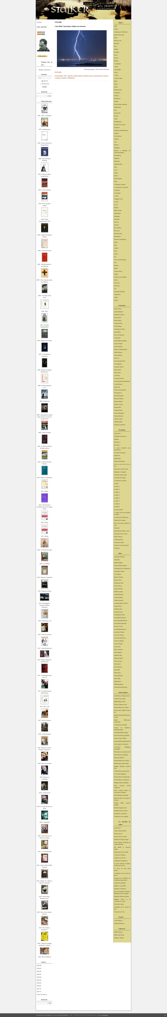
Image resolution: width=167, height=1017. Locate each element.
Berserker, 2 (117, 445)
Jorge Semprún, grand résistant (122, 741)
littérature (70, 75)
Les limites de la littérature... (121, 517)
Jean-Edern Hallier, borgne (121, 732)
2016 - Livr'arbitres (45, 563)
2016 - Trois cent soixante (44, 634)
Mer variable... (118, 228)
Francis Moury (118, 586)
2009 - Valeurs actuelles (44, 432)
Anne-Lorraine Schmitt (120, 830)
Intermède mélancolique (120, 475)
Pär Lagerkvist (118, 393)
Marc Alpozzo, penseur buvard (122, 752)
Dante (115, 81)
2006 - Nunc (44, 311)
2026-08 (39, 965)
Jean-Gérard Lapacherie (120, 623)
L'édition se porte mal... (120, 858)
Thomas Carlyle (118, 419)
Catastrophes (117, 69)
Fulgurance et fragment (120, 472)
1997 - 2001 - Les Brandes (44, 115)
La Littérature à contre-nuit (121, 187)
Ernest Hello (117, 332)
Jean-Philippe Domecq (120, 629)
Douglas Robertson (119, 923)
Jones (115, 170)
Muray (116, 242)
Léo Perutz (117, 375)
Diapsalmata (117, 458)
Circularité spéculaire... (120, 452)
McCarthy (117, 219)
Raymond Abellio (119, 398)
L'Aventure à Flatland (119, 855)
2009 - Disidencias (44, 401)
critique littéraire (78, 75)
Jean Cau (116, 358)
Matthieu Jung (118, 655)
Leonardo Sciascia (119, 378)
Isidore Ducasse (118, 352)
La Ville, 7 (117, 501)
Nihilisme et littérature (120, 888)
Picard (116, 254)
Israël (115, 167)
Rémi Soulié (117, 672)
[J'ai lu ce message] (165, 1015)
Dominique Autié (118, 583)
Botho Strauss (117, 320)
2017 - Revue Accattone (44, 720)
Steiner (116, 280)
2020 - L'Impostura (44, 822)
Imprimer (72, 78)
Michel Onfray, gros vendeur (121, 760)
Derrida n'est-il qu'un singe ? (121, 839)
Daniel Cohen (117, 580)
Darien (116, 87)
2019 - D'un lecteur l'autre (44, 763)
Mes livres (117, 230)
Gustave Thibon (118, 343)
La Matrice (117, 190)
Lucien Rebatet (118, 384)
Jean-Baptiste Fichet (119, 614)
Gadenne (116, 139)
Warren (116, 300)
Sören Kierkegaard (119, 413)
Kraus (115, 181)
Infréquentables (118, 164)
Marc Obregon (118, 652)
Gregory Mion (118, 606)
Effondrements (118, 121)
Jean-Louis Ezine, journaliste (121, 735)
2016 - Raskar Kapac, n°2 (44, 621)
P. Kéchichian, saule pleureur (121, 771)
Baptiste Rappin (118, 562)
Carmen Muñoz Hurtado (120, 565)
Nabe (115, 245)
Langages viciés (118, 199)
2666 (115, 26)
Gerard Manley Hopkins (120, 340)
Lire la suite (58, 72)
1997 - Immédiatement (44, 129)
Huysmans (117, 161)
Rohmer (116, 265)
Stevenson (117, 283)
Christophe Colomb (119, 329)
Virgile (116, 297)
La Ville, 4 (117, 492)
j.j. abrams (57, 78)
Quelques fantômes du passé (121, 896)
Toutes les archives (42, 994)
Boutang (116, 52)
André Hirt (117, 559)
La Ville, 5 (117, 495)
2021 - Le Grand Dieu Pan (44, 851)
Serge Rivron (117, 681)
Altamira (116, 439)
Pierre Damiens (118, 667)
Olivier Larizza (118, 661)
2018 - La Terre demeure (44, 734)
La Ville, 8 (117, 504)
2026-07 (39, 968)
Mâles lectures (118, 210)
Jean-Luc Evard (118, 626)
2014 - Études (44, 522)
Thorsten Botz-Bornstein (120, 687)
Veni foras (116, 548)
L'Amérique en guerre (119, 184)
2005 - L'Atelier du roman (44, 250)
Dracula (116, 116)
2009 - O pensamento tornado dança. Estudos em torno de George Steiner (44, 417)
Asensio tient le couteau (120, 836)
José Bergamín (118, 364)
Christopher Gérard (119, 571)
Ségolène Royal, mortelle (120, 810)
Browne (116, 58)
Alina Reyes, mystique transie (122, 696)
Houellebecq (117, 155)
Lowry (116, 204)
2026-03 (39, 980)
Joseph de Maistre (119, 367)
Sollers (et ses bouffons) (120, 277)
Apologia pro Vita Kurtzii (121, 32)
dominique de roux (88, 75)
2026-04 (39, 977)
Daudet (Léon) (118, 90)
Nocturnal (116, 528)
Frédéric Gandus (118, 591)
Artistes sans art (118, 833)
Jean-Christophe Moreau (120, 620)
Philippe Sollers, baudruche (121, 782)
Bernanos (116, 43)
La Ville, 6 (117, 498)
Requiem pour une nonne (120, 533)
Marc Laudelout (118, 649)
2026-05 (39, 974)
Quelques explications (44, 69)
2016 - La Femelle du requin (44, 550)
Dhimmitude (117, 107)
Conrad (116, 75)
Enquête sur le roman (119, 124)
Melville (116, 225)
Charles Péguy (118, 326)
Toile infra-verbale (119, 542)
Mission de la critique (120, 520)
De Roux (116, 95)
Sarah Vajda (117, 678)
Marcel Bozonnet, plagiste (121, 754)
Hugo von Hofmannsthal (120, 349)
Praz (115, 262)
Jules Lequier (117, 369)
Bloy (115, 46)
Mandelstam (117, 213)
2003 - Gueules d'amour (44, 190)
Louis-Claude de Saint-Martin (122, 381)
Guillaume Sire (118, 609)
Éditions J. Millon (119, 938)
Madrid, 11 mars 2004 (120, 886)
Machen (116, 207)
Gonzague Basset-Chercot (121, 603)
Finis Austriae (117, 136)
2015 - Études (44, 536)
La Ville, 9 (117, 506)
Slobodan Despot (118, 684)
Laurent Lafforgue (119, 641)
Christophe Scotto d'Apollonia (122, 568)
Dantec (116, 84)
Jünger (116, 173)
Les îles (116, 202)
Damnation (117, 455)
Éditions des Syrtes (119, 935)
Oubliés (116, 248)
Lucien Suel (117, 646)
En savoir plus (104, 1015)
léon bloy (105, 75)
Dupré (115, 119)
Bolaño (116, 49)
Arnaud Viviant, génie (120, 698)
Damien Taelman (118, 577)
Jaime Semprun (118, 355)
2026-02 (39, 983)
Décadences (117, 98)
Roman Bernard (118, 675)
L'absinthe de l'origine (120, 477)
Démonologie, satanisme (120, 104)
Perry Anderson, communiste (121, 779)
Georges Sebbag (118, 597)
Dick (115, 110)
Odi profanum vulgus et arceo (122, 531)
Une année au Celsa (119, 912)
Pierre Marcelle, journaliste (121, 795)
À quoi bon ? (117, 433)
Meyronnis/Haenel (119, 757)
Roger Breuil (117, 407)
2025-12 (39, 988)
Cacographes (117, 63)
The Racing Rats (118, 539)
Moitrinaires (117, 236)
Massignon (117, 216)
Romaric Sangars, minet (120, 807)
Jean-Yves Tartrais (119, 635)
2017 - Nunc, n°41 (44, 706)
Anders (116, 29)
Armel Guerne (117, 309)
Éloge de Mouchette (119, 461)
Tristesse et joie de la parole (121, 545)
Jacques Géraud (118, 612)
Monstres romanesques (120, 239)
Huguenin (116, 158)
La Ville (116, 196)
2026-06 (39, 971)
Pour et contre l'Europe (120, 259)
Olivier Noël (117, 664)
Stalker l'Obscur (118, 536)
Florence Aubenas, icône (120, 704)
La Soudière (117, 193)
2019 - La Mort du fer (44, 793)
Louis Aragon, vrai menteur (121, 744)
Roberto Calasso (118, 404)
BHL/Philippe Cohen (119, 701)
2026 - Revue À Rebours (44, 957)
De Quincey (117, 92)
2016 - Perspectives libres (44, 591)
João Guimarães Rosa (119, 361)
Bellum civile (117, 40)
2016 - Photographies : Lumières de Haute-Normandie (45, 605)
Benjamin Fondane (119, 314)
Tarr (115, 288)
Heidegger (117, 147)
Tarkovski (116, 285)
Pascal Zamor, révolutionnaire (122, 777)
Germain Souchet (118, 600)
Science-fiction (118, 271)
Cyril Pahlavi (117, 574)
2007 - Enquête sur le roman (44, 340)
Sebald (116, 274)
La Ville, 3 (117, 489)
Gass (115, 142)
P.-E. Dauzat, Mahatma (120, 774)
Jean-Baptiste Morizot (120, 617)
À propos (39, 22)
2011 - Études (44, 491)
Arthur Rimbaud (118, 311)
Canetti (116, 66)
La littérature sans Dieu (120, 480)
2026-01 (39, 986)
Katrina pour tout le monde (121, 852)
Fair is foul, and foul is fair (121, 469)
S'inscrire (45, 81)
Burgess (116, 61)
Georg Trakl (117, 338)
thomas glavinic (98, 75)
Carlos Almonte (118, 920)
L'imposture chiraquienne (121, 860)
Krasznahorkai (118, 178)
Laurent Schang (118, 643)
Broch (115, 55)
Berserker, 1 (117, 442)
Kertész (116, 175)
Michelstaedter (118, 233)
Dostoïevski (117, 113)
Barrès (116, 37)
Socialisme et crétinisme (120, 813)
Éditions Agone (118, 932)
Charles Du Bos (118, 323)
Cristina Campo (118, 78)
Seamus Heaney (118, 410)
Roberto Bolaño (118, 401)
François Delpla (118, 588)
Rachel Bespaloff (118, 395)
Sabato (116, 268)
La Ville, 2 (117, 486)
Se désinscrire (45, 83)
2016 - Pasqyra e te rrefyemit (44, 577)
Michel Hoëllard (118, 658)
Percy (115, 251)
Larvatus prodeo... (119, 509)
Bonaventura (117, 317)
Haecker (116, 145)
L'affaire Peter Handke (120, 883)
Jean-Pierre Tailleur (119, 632)
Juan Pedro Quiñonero (120, 638)
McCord (116, 222)
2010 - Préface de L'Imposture (44, 477)
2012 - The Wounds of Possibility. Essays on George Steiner (44, 507)
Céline (116, 72)
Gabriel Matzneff (118, 594)
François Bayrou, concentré (121, 707)
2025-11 (39, 991)
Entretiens (117, 127)
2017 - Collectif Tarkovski (45, 648)
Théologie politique (119, 291)
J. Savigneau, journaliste (120, 725)
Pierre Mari (117, 670)
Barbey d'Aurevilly (119, 35)
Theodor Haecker (118, 416)
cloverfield (63, 78)
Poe (115, 256)
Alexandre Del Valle (119, 557)
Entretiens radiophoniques (121, 130)
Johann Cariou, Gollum (120, 738)
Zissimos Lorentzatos (119, 424)
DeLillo (116, 101)
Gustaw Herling (118, 346)
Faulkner (116, 133)
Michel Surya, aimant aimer (121, 763)
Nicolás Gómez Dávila (120, 390)
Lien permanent (59, 75)
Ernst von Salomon (119, 335)
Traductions (117, 294)
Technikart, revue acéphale (121, 816)
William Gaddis (118, 422)
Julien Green (117, 372)
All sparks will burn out (120, 436)
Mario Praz (117, 387)
